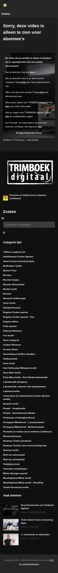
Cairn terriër (9, 303)
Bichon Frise (10, 270)
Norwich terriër (11, 403)
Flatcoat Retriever (12, 331)
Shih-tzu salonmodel (14, 455)
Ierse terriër (9, 363)
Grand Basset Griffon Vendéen (19, 354)
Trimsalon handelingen (15, 468)
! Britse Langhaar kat (14, 252)
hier (32, 72)
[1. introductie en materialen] (11, 539)
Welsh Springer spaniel (15, 473)
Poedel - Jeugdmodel (14, 408)
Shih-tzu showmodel (14, 459)
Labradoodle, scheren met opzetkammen (24, 386)
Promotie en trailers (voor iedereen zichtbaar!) (27, 431)
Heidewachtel (10, 358)
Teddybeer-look (11, 464)
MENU (7, 14)
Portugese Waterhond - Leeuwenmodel (23, 422)
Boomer (7, 275)
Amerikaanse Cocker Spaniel (18, 256)
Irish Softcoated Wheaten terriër (20, 368)
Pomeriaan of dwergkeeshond (19, 417)
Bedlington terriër (12, 266)
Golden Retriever (12, 345)
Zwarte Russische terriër (16, 487)
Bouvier (7, 293)
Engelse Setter (10, 321)
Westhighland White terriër (17, 478)
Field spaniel (10, 326)
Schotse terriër (11, 450)
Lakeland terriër (11, 391)
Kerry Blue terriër (12, 372)
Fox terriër (8, 335)
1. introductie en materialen (35, 534)
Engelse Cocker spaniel (15, 312)
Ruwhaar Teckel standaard (17, 441)
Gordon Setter (10, 349)
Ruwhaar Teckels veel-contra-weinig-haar (25, 445)
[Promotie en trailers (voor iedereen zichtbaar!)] (5, 198)
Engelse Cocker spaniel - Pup (18, 317)
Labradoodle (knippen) (15, 382)
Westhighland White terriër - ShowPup (23, 482)
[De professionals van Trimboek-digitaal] (11, 510)
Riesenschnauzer (12, 436)
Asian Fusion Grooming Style (18, 261)
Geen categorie (11, 340)
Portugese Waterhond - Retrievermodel (23, 427)
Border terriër (10, 289)
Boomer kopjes (11, 280)
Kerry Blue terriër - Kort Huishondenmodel (25, 377)
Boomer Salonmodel (13, 284)
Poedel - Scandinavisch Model (19, 413)
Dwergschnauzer (12, 307)
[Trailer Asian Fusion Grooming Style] (11, 525)
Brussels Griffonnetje (14, 298)
